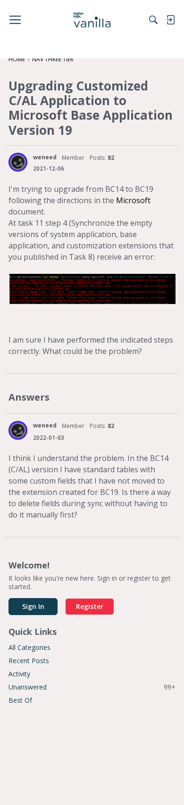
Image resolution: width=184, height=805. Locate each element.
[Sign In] (170, 19)
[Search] (153, 19)
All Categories (29, 647)
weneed (45, 157)
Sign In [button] (33, 606)
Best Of (20, 700)
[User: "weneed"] (17, 162)
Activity (19, 673)
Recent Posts (28, 660)
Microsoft (133, 200)
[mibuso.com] (92, 19)
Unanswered (92, 686)
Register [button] (89, 606)
